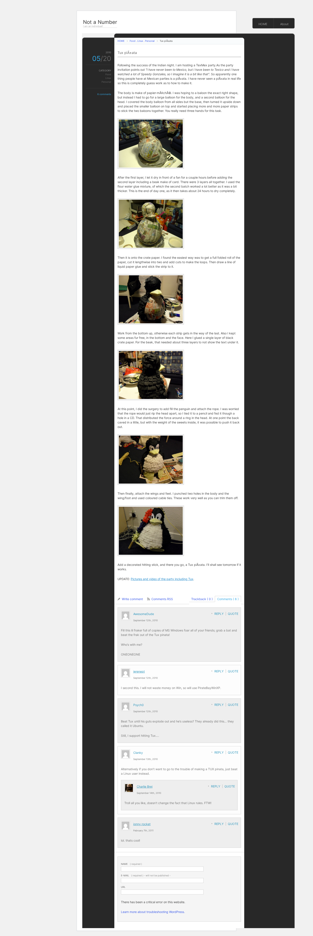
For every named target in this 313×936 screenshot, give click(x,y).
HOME (262, 24)
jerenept (139, 671)
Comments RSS (162, 599)
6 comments (104, 94)
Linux (140, 40)
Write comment (132, 599)
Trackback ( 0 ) (202, 599)
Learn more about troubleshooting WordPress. (153, 912)
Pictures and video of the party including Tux (162, 579)
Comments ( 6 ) (228, 599)
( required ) (131, 863)
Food (132, 40)
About (284, 24)
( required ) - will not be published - (146, 875)
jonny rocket (142, 824)
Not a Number (100, 22)
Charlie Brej (144, 786)
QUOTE (233, 613)
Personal (150, 40)
